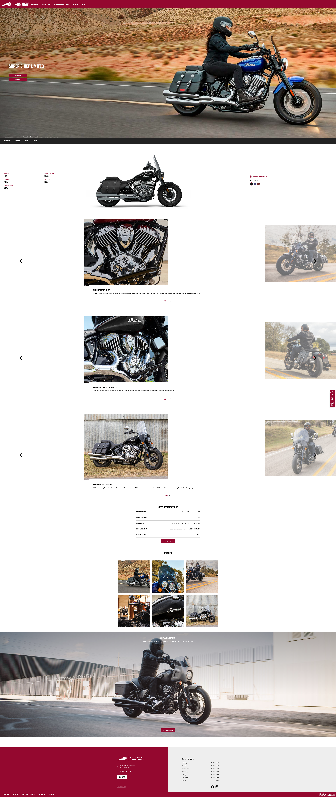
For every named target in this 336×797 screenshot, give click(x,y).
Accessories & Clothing (61, 4)
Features (17, 141)
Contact (122, 777)
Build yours (18, 76)
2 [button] (168, 301)
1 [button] (165, 301)
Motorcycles (46, 4)
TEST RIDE (75, 4)
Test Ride (17, 80)
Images (35, 141)
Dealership (34, 4)
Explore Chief (168, 730)
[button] (21, 261)
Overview (7, 141)
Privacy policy (121, 787)
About (83, 4)
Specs (26, 141)
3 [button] (171, 301)
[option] (168, 259)
